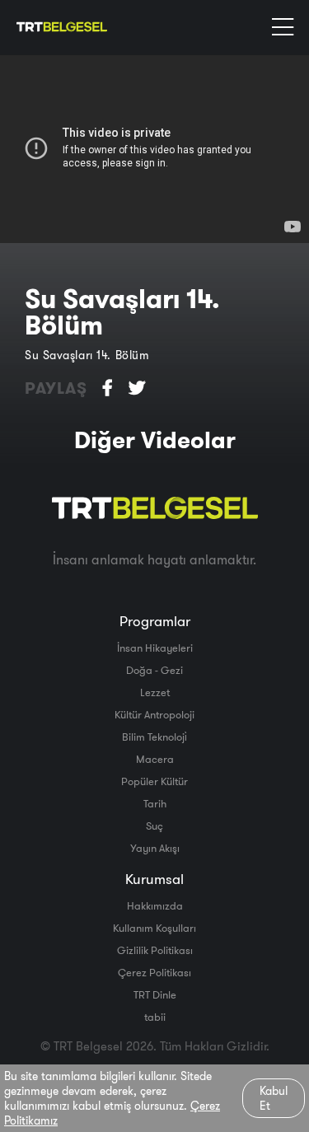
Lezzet (155, 692)
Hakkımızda (155, 905)
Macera (155, 758)
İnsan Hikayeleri (155, 647)
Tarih (154, 803)
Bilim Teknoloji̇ (154, 736)
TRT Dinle (154, 994)
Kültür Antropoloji (154, 714)
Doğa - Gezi (154, 669)
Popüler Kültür (154, 781)
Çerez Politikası (154, 972)
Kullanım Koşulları (154, 927)
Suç (154, 825)
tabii (155, 1016)
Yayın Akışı (155, 847)
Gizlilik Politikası (155, 950)
